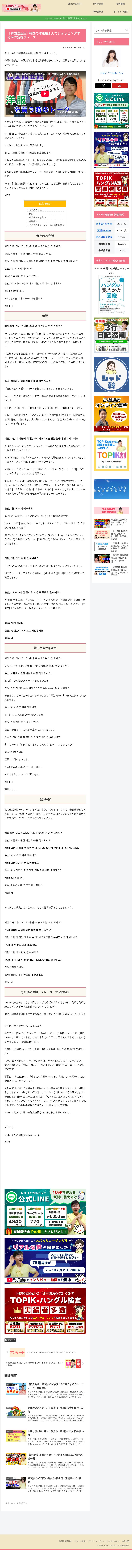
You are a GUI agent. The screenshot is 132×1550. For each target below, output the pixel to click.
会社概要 (126, 1541)
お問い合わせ (114, 1541)
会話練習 (33, 221)
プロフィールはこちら (111, 73)
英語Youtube (104, 230)
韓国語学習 (11, 1340)
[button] (126, 29)
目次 (41, 203)
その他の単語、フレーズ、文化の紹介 (46, 225)
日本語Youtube (104, 223)
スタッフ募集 (80, 1541)
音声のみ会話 (35, 210)
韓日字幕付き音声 (37, 217)
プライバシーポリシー (97, 1541)
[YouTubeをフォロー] (120, 85)
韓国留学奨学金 (65, 1541)
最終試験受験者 (104, 237)
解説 (31, 214)
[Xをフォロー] (103, 85)
